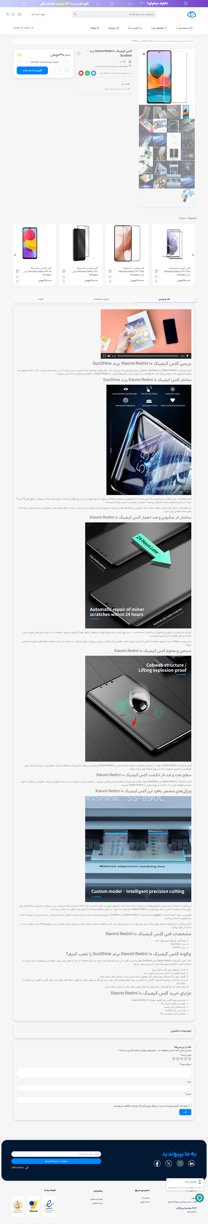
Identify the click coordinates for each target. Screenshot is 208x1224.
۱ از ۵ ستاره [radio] (189, 1058)
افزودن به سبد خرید (32, 70)
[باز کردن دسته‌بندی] (177, 28)
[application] (146, 334)
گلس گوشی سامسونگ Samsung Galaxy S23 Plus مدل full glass (131, 271)
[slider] (148, 356)
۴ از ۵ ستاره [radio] (177, 1058)
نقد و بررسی (164, 299)
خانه (192, 41)
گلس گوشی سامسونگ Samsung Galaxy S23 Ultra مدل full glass (177, 271)
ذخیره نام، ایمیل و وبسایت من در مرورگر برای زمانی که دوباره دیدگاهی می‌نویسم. (151, 1106)
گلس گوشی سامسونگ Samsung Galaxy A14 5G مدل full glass (37, 271)
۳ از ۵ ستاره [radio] (181, 1058)
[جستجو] (75, 14)
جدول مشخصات (101, 299)
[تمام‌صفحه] (104, 355)
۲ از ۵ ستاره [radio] (185, 1058)
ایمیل (188, 1094)
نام (189, 1082)
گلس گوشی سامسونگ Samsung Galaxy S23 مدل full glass (85, 271)
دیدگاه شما (185, 1064)
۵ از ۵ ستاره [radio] (173, 1058)
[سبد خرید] (7, 14)
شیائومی (170, 41)
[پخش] (187, 355)
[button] (93, 73)
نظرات (41, 299)
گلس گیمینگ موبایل (182, 41)
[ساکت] (109, 355)
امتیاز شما (186, 1055)
